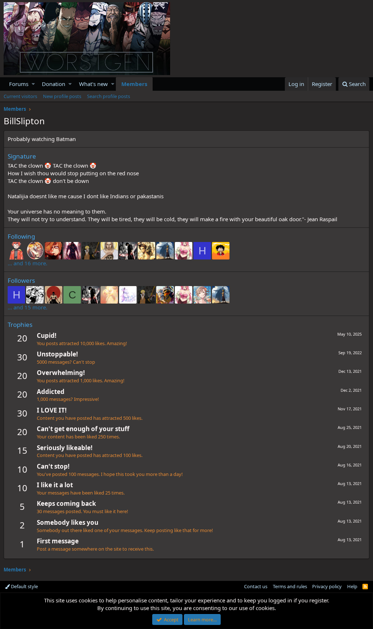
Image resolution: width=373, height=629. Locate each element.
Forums (18, 83)
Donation (53, 83)
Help (352, 586)
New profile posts (62, 96)
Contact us (255, 586)
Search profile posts (108, 96)
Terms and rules (290, 586)
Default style (24, 586)
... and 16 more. (27, 263)
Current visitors (20, 96)
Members (134, 83)
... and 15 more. (27, 307)
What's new (93, 83)
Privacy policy (327, 586)
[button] (33, 84)
